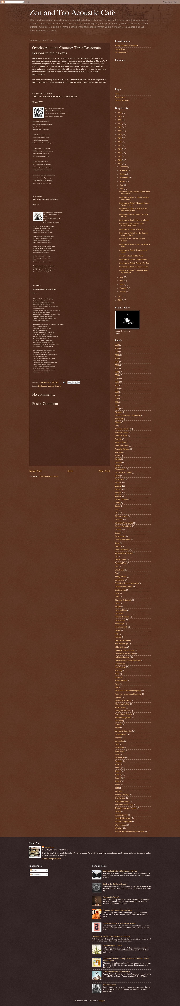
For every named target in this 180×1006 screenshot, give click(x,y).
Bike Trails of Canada (123, 473)
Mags (117, 674)
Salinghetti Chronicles (123, 731)
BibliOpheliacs (120, 469)
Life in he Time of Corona (124, 650)
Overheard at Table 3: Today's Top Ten (134, 263)
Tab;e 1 (118, 764)
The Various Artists (122, 801)
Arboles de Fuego (121, 446)
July (121, 185)
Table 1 (118, 768)
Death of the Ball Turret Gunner (115, 884)
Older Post (104, 471)
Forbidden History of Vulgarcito (127, 583)
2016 (120, 149)
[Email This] (68, 382)
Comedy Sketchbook (123, 526)
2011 (120, 296)
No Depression (120, 52)
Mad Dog (118, 671)
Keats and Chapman (123, 640)
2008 (117, 345)
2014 (120, 156)
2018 (120, 142)
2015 (120, 153)
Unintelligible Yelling (122, 818)
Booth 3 (118, 489)
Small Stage (119, 751)
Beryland (118, 462)
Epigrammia (119, 580)
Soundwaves (120, 758)
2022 (120, 127)
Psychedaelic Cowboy (123, 714)
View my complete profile (51, 859)
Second (118, 738)
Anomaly (118, 439)
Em (116, 573)
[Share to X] (73, 382)
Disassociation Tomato (123, 553)
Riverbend (119, 721)
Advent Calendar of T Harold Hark (128, 416)
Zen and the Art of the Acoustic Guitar (129, 832)
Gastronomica (120, 590)
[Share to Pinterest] (78, 382)
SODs (117, 754)
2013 (120, 160)
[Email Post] (64, 382)
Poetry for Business (122, 711)
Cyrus (117, 543)
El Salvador (119, 570)
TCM (117, 788)
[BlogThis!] (71, 382)
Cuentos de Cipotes (122, 540)
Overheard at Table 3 (123, 701)
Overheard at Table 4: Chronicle (131, 229)
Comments (36, 875)
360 (116, 405)
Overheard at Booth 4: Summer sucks (133, 267)
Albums (118, 422)
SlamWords (119, 748)
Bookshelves (120, 97)
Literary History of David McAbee (127, 660)
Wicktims (118, 828)
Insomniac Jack (121, 627)
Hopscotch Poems (122, 617)
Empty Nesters (121, 577)
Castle (117, 506)
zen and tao (49, 847)
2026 (120, 113)
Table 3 (118, 775)
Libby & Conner (121, 647)
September (124, 178)
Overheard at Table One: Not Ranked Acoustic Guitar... (133, 234)
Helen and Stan (121, 610)
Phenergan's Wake (122, 704)
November (124, 170)
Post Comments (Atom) (49, 476)
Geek (117, 597)
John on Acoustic (109, 985)
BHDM (117, 466)
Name (117, 684)
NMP (117, 687)
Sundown (118, 761)
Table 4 (118, 778)
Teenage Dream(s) (122, 795)
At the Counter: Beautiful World (131, 256)
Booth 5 (118, 496)
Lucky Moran (120, 664)
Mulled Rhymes (121, 681)
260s (117, 402)
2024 (120, 120)
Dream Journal (120, 560)
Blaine (117, 476)
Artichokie (119, 452)
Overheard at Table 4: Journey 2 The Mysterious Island (133, 210)
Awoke (117, 456)
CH (116, 513)
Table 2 (118, 771)
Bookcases (42, 386)
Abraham (118, 412)
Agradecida (119, 419)
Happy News (120, 49)
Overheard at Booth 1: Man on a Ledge (134, 220)
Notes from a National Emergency (128, 691)
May (122, 277)
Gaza (117, 593)
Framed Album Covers (123, 587)
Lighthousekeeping (122, 657)
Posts (34, 870)
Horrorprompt (120, 620)
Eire (116, 566)
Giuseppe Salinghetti (123, 600)
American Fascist (121, 429)
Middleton (118, 677)
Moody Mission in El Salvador (126, 46)
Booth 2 (118, 486)
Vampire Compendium (123, 821)
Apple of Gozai (120, 442)
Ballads (118, 459)
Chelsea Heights (121, 516)
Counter (51, 386)
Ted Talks (118, 791)
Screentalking (120, 734)
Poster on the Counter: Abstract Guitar (117, 910)
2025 (120, 116)
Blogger (102, 1001)
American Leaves (121, 432)
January (123, 292)
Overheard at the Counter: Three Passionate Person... (131, 225)
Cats (117, 509)
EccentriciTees (120, 563)
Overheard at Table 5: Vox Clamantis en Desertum (111, 937)
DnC (116, 556)
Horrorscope (119, 624)
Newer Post (35, 471)
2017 (120, 145)
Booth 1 (118, 483)
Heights (118, 607)
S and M (58, 386)
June (122, 189)
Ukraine (118, 811)
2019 (120, 138)
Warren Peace (120, 825)
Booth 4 (118, 493)
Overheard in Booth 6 (111, 897)
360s (117, 409)
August (123, 181)
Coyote (117, 533)
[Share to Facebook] (76, 382)
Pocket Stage (120, 707)
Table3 (117, 785)
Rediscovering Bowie (123, 718)
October (123, 174)
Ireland (117, 630)
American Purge (121, 436)
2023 (120, 124)
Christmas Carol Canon (124, 523)
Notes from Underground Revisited (128, 694)
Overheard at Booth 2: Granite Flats (116, 972)
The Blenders (120, 798)
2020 (120, 134)
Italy (116, 634)
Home (70, 471)
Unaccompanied (121, 815)
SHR (117, 744)
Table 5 (118, 781)
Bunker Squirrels (121, 499)
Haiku (117, 603)
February (123, 288)
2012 (120, 164)
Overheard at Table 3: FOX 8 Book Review (119, 923)
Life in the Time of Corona (125, 654)
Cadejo (117, 503)
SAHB (117, 728)
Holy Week (119, 613)
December (124, 167)
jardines (118, 637)
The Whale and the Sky (124, 805)
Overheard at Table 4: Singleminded (133, 259)
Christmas (119, 519)
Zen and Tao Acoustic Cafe (72, 12)
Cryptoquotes (120, 536)
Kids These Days (121, 644)
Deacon (118, 546)
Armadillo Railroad (122, 449)
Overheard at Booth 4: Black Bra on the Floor (120, 871)
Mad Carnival (120, 667)
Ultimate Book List (122, 101)
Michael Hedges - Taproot (112, 945)
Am (116, 426)
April (122, 281)
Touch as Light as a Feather (125, 808)
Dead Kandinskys (121, 550)
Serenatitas (119, 741)
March (122, 285)
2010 (120, 300)
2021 (120, 131)
